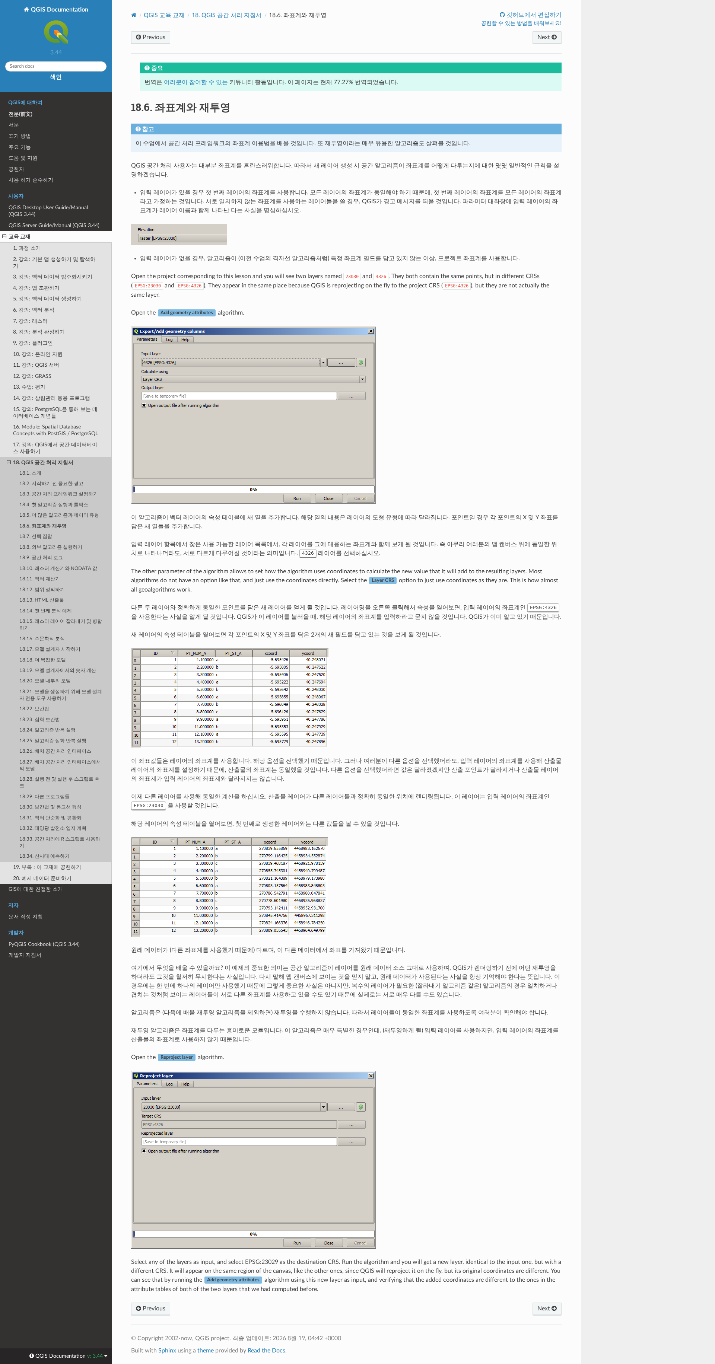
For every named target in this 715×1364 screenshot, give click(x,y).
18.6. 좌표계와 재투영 (43, 526)
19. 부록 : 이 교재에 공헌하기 (47, 867)
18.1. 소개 (30, 473)
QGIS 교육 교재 (164, 15)
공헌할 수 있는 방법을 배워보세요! (521, 23)
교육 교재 (20, 236)
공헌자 (16, 169)
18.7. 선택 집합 (35, 536)
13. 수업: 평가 (29, 387)
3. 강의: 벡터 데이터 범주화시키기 (52, 277)
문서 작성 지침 (26, 917)
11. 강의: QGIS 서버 (36, 365)
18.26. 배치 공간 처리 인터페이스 (55, 751)
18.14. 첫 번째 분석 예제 (45, 611)
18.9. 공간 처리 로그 (41, 557)
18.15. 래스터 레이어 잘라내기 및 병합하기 (60, 625)
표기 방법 (20, 136)
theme (205, 1351)
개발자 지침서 (25, 955)
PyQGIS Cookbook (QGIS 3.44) (44, 944)
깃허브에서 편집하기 (533, 15)
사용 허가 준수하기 (31, 180)
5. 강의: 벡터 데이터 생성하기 (47, 299)
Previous (153, 37)
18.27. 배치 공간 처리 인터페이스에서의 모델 (60, 765)
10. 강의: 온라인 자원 (38, 354)
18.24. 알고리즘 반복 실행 (47, 730)
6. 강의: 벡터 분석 (33, 310)
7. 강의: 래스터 (30, 321)
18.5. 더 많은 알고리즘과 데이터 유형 (59, 515)
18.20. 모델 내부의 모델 (45, 681)
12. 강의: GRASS (32, 376)
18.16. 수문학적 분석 (42, 639)
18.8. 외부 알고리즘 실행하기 (50, 547)
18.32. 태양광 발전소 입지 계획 (52, 828)
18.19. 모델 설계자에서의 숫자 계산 (57, 670)
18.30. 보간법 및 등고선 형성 (50, 807)
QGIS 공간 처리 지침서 (227, 15)
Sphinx (167, 1351)
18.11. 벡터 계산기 (39, 579)
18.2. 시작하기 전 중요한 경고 (51, 483)
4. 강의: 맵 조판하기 (36, 288)
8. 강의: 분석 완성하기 (39, 332)
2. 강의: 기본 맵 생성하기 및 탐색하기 (54, 262)
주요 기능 (20, 147)
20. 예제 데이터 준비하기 (42, 878)
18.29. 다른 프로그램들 (44, 796)
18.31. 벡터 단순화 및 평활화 (50, 818)
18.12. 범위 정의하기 (42, 589)
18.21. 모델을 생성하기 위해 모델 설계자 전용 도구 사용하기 (60, 695)
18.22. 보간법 (34, 709)
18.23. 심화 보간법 (39, 719)
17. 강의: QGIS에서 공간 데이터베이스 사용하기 (55, 448)
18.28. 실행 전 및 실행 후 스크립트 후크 (59, 782)
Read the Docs (266, 1351)
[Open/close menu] (4, 236)
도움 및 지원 (23, 158)
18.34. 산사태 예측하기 (44, 856)
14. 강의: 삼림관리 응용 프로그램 (51, 398)
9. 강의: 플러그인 (33, 343)
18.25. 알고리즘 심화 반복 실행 (52, 741)
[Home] (134, 15)
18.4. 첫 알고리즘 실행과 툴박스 (53, 505)
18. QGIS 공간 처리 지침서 (43, 462)
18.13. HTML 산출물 (41, 600)
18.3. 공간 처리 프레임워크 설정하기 (58, 494)
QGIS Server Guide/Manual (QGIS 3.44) (54, 225)
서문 (14, 125)
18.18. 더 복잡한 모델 (42, 660)
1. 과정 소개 (27, 248)
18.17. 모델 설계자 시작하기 (49, 649)
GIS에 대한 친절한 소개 (36, 889)
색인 (56, 77)
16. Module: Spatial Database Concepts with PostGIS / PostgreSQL (55, 430)
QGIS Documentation (58, 10)
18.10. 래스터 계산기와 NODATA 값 (58, 568)
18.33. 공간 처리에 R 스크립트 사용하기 (59, 842)
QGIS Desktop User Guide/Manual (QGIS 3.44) (48, 211)
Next (544, 37)
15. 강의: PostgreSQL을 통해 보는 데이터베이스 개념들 (55, 413)
